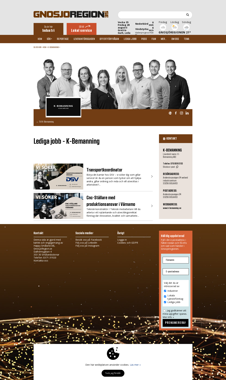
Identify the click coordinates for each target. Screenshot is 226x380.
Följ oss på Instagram (87, 245)
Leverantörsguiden (84, 39)
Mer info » (168, 317)
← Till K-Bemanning (45, 121)
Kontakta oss (41, 260)
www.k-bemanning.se (172, 208)
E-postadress (172, 271)
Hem (40, 39)
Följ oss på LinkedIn (86, 242)
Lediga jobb (130, 39)
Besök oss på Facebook (88, 239)
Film (154, 39)
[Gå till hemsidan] (170, 113)
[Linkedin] (187, 113)
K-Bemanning (53, 47)
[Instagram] (181, 113)
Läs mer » (135, 364)
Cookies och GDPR (127, 242)
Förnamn (170, 260)
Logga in (122, 239)
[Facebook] (176, 113)
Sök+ (49, 39)
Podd (144, 39)
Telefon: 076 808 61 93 (173, 164)
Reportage (63, 39)
